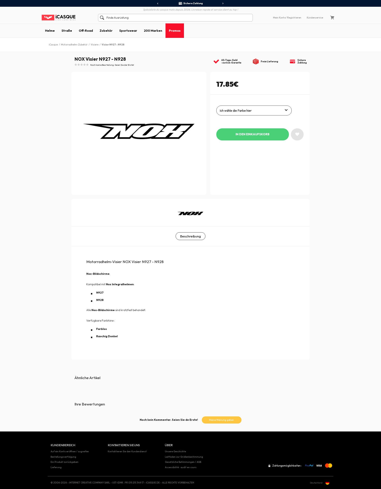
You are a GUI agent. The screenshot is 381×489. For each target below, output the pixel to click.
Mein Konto (279, 17)
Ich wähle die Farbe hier (236, 110)
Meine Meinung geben (221, 419)
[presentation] (158, 3)
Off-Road (86, 31)
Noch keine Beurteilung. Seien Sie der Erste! (112, 64)
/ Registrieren (293, 17)
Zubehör (106, 31)
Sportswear (128, 31)
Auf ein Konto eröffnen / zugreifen (70, 451)
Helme (50, 31)
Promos (175, 31)
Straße (67, 31)
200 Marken (153, 31)
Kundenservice (315, 17)
